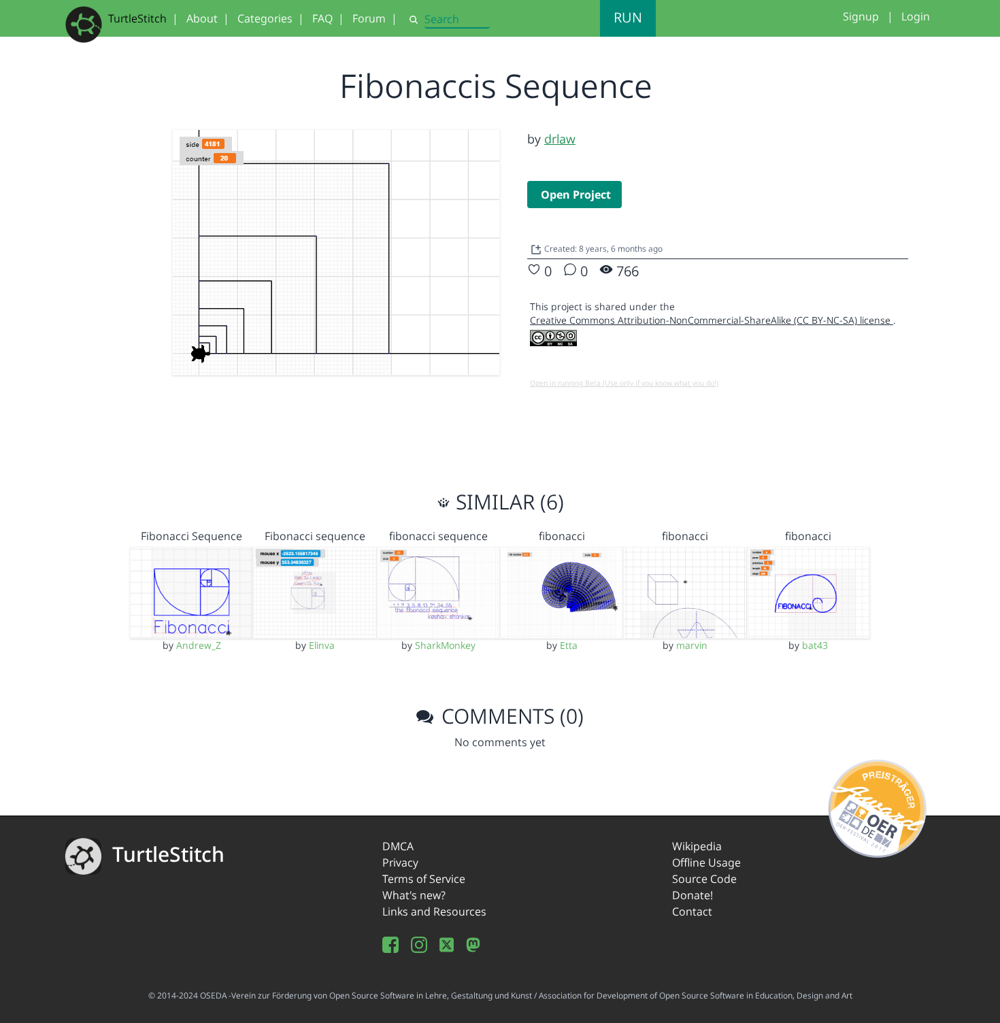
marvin (691, 645)
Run (628, 17)
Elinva (322, 645)
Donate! (692, 895)
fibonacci (562, 536)
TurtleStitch (137, 18)
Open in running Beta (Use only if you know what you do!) (624, 383)
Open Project (576, 194)
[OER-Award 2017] (878, 807)
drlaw (560, 139)
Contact (692, 911)
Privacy (400, 862)
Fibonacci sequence (315, 536)
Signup (861, 16)
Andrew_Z (198, 645)
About (202, 18)
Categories (265, 18)
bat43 (815, 645)
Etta (569, 645)
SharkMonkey (445, 645)
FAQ (322, 18)
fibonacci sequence (438, 536)
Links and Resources (434, 911)
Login (915, 16)
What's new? (414, 895)
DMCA (398, 846)
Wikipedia (697, 846)
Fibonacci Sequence (191, 536)
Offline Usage (706, 862)
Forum (369, 18)
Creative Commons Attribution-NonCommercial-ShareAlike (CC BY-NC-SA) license (711, 320)
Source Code (704, 878)
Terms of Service (423, 878)
